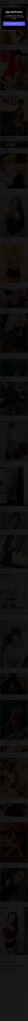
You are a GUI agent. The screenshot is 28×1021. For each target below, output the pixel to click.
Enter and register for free (14, 24)
